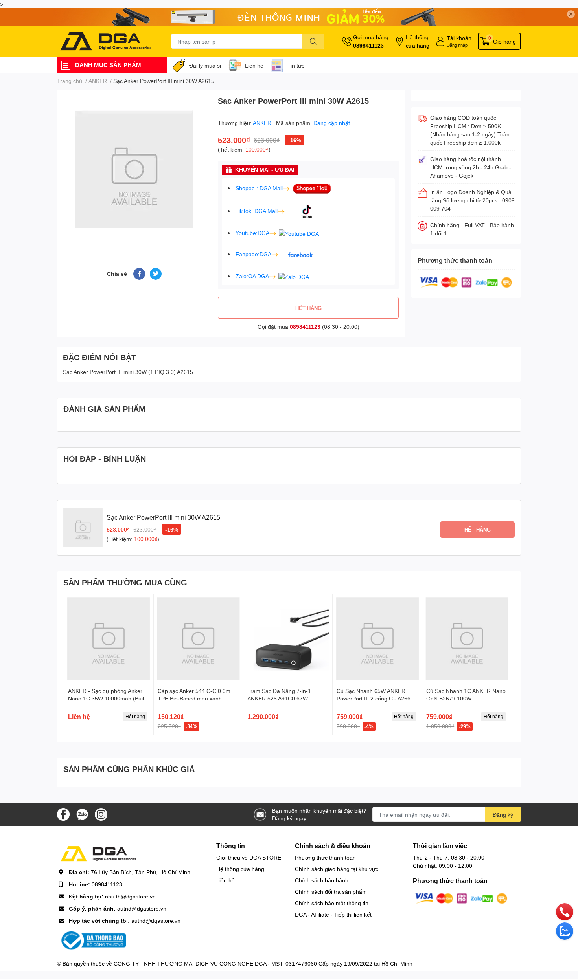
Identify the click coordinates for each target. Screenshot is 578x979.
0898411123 (368, 45)
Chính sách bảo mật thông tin (331, 903)
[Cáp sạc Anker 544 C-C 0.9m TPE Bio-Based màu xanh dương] (198, 638)
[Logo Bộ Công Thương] (92, 940)
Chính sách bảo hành (321, 880)
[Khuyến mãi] (289, 17)
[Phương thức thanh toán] (466, 282)
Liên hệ (254, 65)
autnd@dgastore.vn (141, 908)
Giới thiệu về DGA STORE (248, 857)
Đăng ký (503, 814)
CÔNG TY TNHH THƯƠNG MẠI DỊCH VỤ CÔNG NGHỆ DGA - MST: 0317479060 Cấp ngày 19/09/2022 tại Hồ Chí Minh (263, 963)
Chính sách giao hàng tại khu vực (336, 868)
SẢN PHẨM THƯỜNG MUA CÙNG (125, 582)
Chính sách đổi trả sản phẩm (331, 891)
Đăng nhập (457, 45)
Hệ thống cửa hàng (417, 41)
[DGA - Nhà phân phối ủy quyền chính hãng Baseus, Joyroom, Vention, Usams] (106, 41)
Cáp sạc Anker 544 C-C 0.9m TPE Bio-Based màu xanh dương (194, 699)
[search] (313, 41)
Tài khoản (459, 38)
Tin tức (295, 65)
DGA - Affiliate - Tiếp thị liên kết (333, 914)
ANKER (263, 122)
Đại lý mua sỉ (205, 65)
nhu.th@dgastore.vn (130, 896)
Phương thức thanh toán (325, 857)
